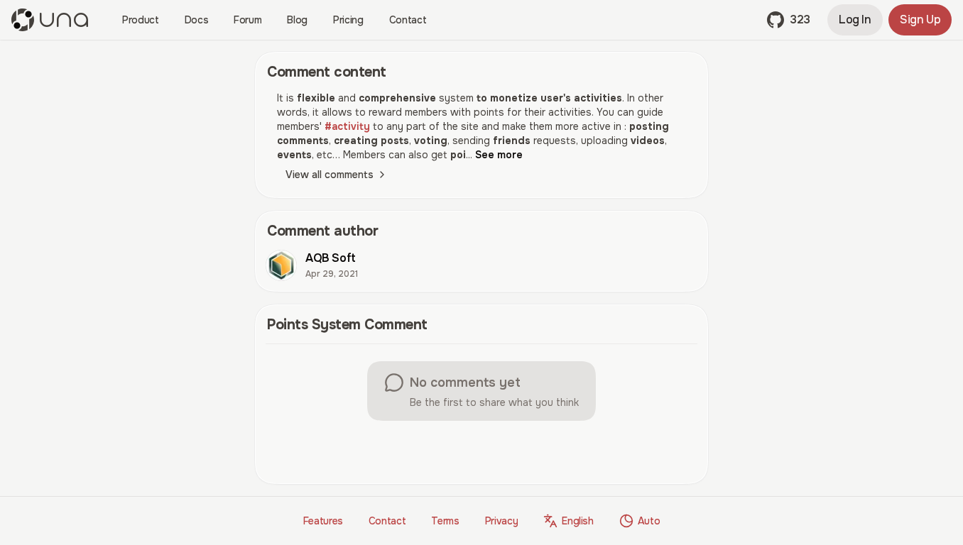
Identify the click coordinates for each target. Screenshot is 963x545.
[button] (789, 19)
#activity (347, 126)
